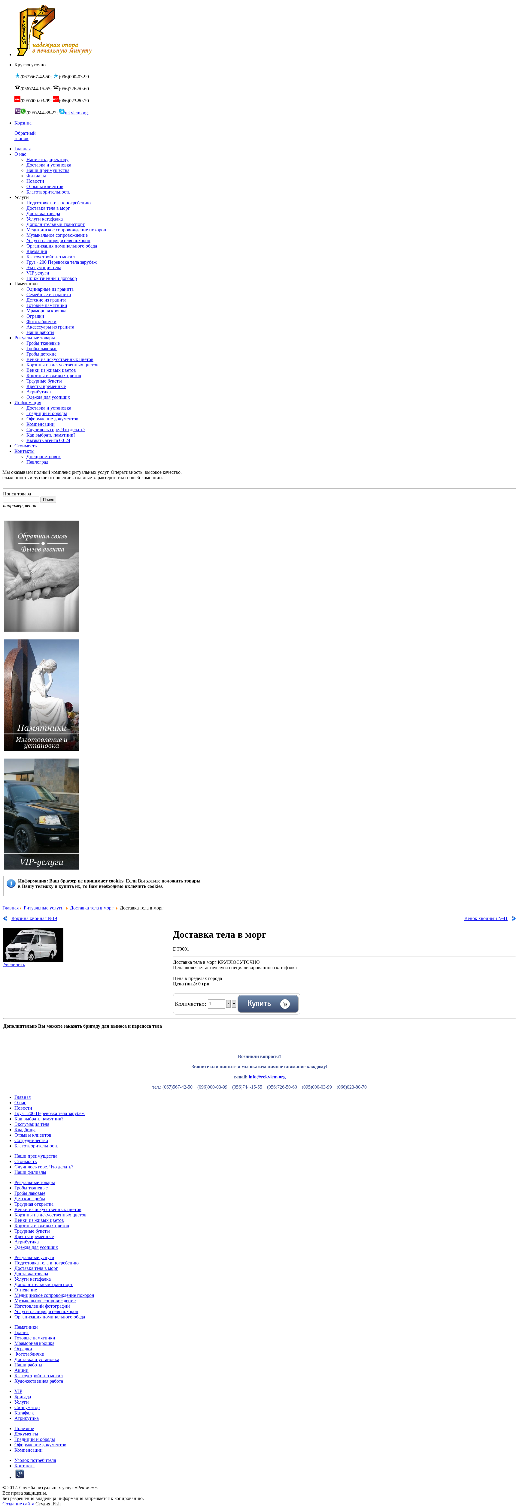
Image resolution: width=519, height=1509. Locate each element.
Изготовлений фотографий (42, 1306)
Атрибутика (26, 1241)
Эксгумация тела (31, 1124)
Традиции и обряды (34, 1439)
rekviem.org (77, 112)
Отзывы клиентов (32, 1135)
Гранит (21, 1332)
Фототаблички (29, 1354)
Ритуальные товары (34, 1182)
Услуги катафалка (32, 1279)
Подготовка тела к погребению (46, 1262)
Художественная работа (38, 1381)
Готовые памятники (34, 1337)
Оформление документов (40, 1444)
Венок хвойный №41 (486, 918)
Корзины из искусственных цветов (50, 1214)
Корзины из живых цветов (41, 1225)
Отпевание (25, 1289)
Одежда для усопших (36, 1247)
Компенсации (28, 1450)
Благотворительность (36, 1145)
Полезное (24, 1428)
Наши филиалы (30, 1172)
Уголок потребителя (35, 1460)
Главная (10, 907)
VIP (18, 1391)
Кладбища (24, 1129)
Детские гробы (29, 1198)
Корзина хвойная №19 (34, 918)
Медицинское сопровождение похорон (54, 1295)
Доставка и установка (36, 1359)
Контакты (24, 1465)
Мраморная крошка (34, 1343)
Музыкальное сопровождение (45, 1300)
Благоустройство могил (38, 1375)
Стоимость (25, 1161)
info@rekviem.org (267, 1076)
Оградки (23, 1348)
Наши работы (28, 1364)
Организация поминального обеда (49, 1316)
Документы (26, 1433)
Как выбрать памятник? (38, 1118)
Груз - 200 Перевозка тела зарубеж (49, 1113)
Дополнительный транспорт (43, 1284)
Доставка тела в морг (92, 907)
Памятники (26, 1327)
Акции (21, 1370)
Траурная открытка (33, 1204)
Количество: (191, 1003)
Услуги (21, 1402)
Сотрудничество (31, 1140)
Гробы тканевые (31, 1187)
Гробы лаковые (29, 1193)
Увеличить (14, 964)
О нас (20, 1102)
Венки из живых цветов (39, 1220)
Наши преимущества (35, 1156)
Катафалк (24, 1412)
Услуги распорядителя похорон (46, 1311)
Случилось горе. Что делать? (43, 1166)
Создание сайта (18, 1503)
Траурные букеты (32, 1231)
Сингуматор (27, 1407)
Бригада (22, 1396)
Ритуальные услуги (44, 907)
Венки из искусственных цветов (47, 1209)
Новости (23, 1108)
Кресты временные (34, 1236)
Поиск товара (17, 493)
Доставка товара (31, 1273)
